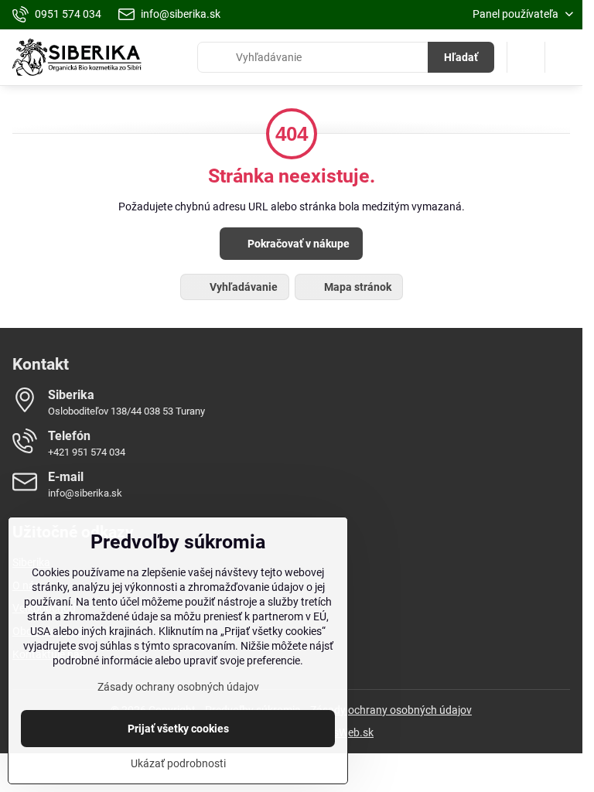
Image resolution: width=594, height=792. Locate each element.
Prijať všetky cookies (178, 728)
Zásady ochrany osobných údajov (391, 710)
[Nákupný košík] (525, 57)
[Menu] (563, 57)
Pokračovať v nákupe (297, 243)
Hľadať (461, 57)
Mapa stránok (356, 287)
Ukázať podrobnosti (178, 763)
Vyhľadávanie (242, 287)
